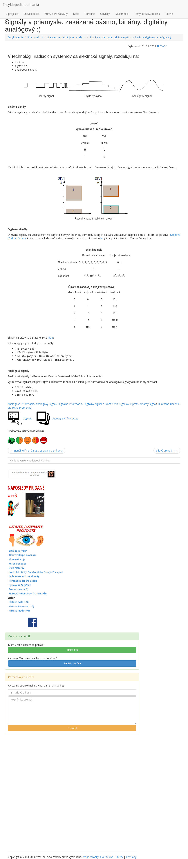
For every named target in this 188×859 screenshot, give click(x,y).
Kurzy (119, 857)
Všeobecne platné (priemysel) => (66, 37)
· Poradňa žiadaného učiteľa (22, 580)
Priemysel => (35, 37)
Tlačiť (163, 46)
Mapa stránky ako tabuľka (98, 857)
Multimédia (122, 13)
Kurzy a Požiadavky (56, 13)
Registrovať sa (72, 663)
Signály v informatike (65, 418)
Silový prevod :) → (167, 450)
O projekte (12, 13)
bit (101, 238)
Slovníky (105, 13)
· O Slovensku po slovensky (22, 555)
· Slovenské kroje (16, 559)
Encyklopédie (31, 13)
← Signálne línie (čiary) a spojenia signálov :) (36, 450)
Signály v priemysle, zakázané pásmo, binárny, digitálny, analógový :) (130, 37)
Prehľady (131, 857)
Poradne (90, 13)
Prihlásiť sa (72, 649)
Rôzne (169, 13)
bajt (50, 337)
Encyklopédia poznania (21, 4)
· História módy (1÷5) (19, 610)
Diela (76, 13)
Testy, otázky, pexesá (147, 13)
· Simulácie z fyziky (17, 550)
